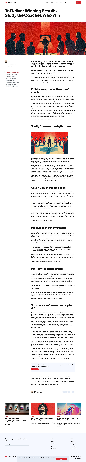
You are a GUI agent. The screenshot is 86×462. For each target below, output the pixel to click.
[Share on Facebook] (80, 61)
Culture (14, 64)
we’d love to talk (65, 365)
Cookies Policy (21, 459)
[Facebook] (71, 456)
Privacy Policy (48, 458)
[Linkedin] (75, 456)
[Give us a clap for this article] (80, 71)
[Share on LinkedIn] (80, 64)
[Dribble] (78, 456)
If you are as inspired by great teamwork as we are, (46, 365)
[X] (77, 456)
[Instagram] (73, 456)
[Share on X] (80, 67)
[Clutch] (80, 456)
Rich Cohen (10, 61)
